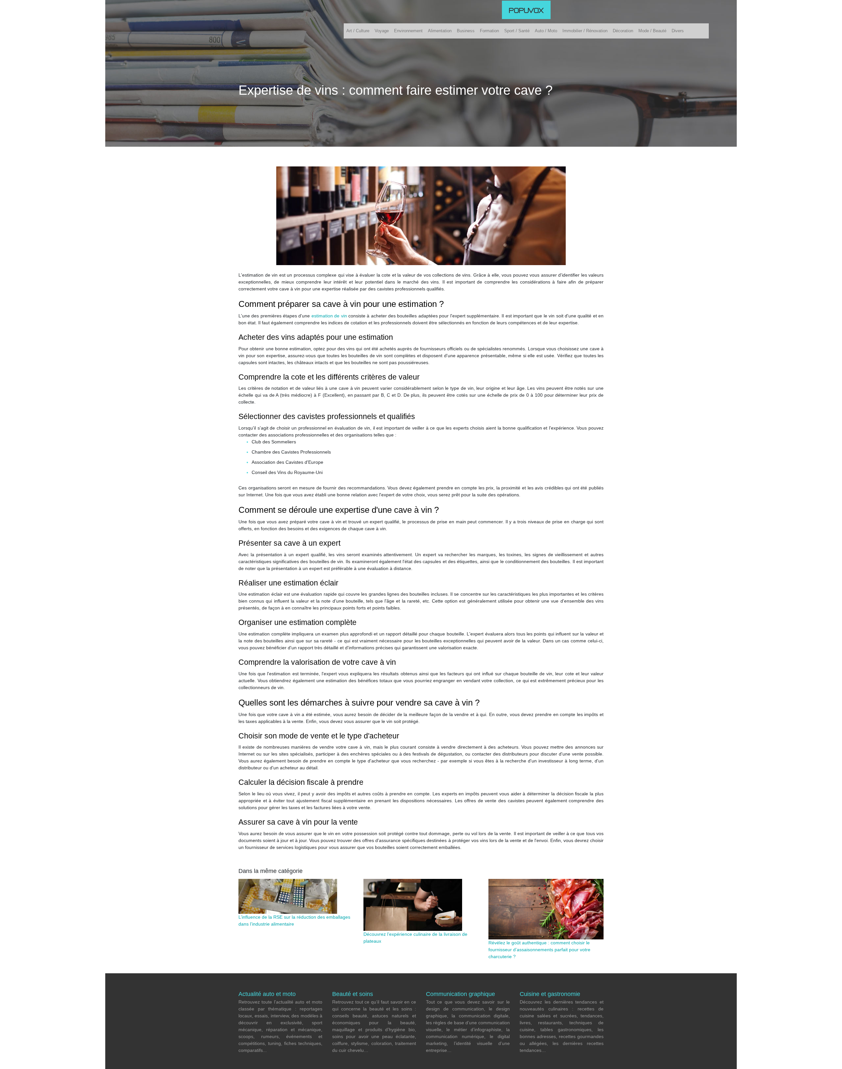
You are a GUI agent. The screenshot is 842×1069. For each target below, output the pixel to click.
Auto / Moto (546, 30)
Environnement (408, 30)
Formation (489, 30)
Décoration (623, 30)
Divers (678, 30)
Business (466, 30)
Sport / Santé (517, 30)
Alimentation (440, 30)
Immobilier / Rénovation (584, 30)
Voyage (382, 30)
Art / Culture (357, 30)
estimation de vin (329, 315)
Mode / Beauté (652, 30)
